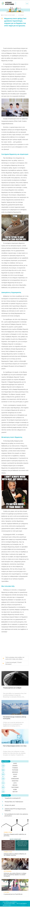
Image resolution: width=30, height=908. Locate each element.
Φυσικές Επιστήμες (9, 15)
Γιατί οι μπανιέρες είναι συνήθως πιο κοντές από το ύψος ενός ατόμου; (14, 658)
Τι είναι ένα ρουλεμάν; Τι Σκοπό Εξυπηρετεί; (13, 663)
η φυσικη (21, 15)
